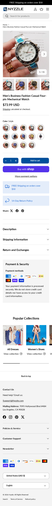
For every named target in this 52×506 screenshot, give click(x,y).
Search (5, 499)
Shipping (6, 109)
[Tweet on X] (11, 211)
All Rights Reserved (21, 495)
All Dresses (13, 349)
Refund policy (30, 499)
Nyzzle (11, 495)
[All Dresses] (13, 335)
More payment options (26, 176)
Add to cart (35, 160)
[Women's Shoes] (36, 335)
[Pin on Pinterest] (22, 211)
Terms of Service (16, 499)
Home (5, 25)
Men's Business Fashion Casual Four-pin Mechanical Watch (24, 27)
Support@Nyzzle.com (13, 400)
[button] (41, 9)
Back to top (26, 376)
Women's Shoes (36, 349)
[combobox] (26, 16)
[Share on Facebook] (17, 211)
